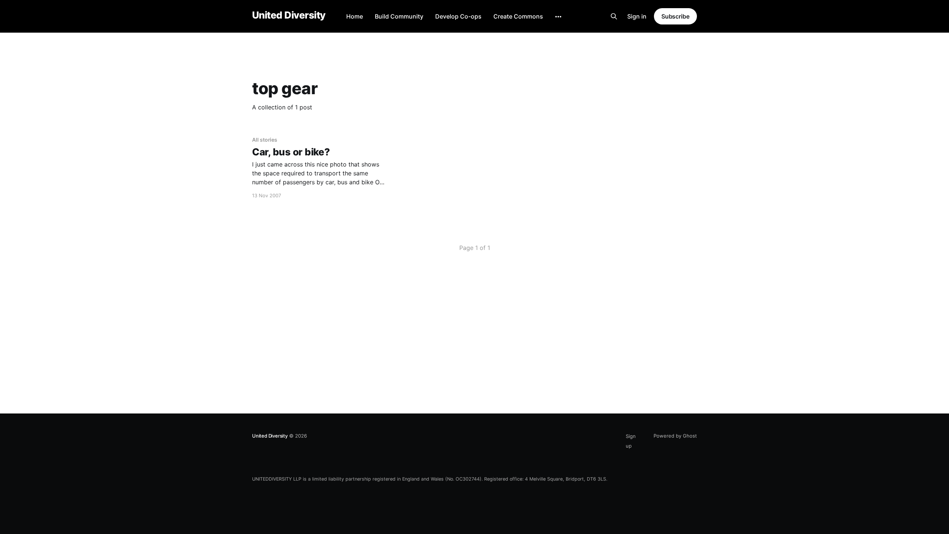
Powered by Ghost (675, 436)
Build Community (399, 16)
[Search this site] (614, 16)
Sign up (631, 441)
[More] (558, 16)
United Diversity (288, 15)
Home (354, 16)
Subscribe (675, 16)
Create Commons (518, 16)
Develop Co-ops (458, 16)
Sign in (637, 16)
